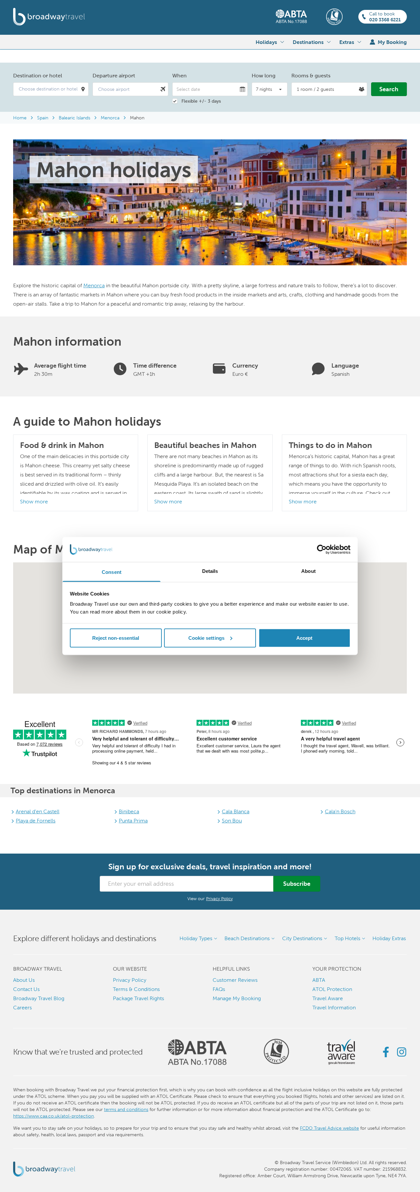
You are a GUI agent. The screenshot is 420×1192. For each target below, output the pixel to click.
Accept (304, 637)
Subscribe (296, 883)
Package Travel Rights (138, 998)
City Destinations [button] (302, 938)
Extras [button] (346, 42)
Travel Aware (327, 998)
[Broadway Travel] (49, 17)
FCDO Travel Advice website (329, 1128)
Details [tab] (210, 571)
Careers (22, 1007)
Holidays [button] (266, 42)
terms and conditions (126, 1109)
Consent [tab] (111, 572)
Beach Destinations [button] (247, 938)
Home (20, 117)
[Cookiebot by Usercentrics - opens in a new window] (321, 550)
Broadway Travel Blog (38, 998)
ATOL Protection (332, 989)
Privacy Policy (219, 898)
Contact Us (26, 989)
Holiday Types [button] (195, 938)
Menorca (110, 117)
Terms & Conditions (136, 989)
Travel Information (334, 1007)
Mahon (137, 117)
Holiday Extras (389, 938)
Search (388, 89)
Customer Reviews (235, 980)
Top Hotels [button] (347, 938)
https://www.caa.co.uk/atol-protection (53, 1116)
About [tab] (308, 571)
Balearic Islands (74, 117)
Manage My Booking (237, 998)
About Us (24, 980)
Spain (42, 117)
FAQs (219, 989)
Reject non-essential (115, 637)
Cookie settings (206, 637)
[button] (51, 89)
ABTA (318, 980)
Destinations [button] (308, 42)
